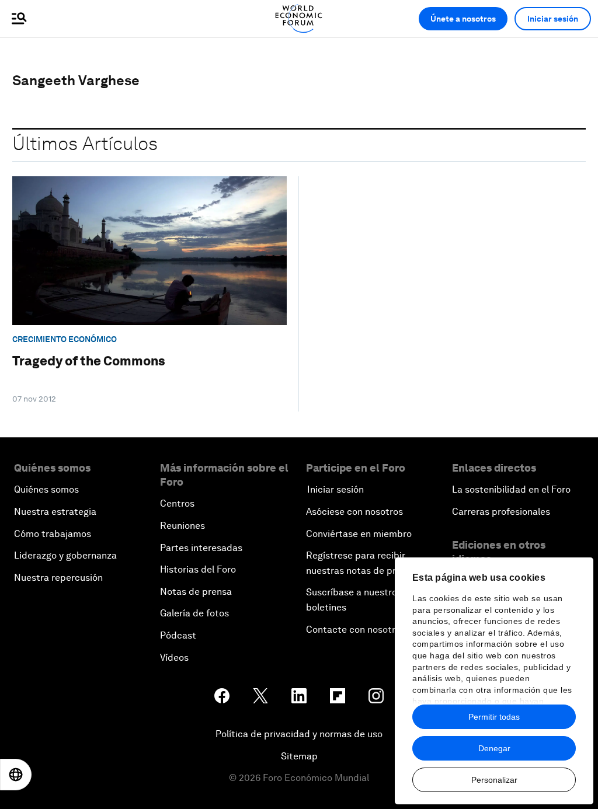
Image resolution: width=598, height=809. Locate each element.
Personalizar (494, 779)
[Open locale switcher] (16, 774)
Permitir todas (494, 716)
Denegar (494, 748)
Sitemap (299, 756)
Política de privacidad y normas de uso (299, 734)
